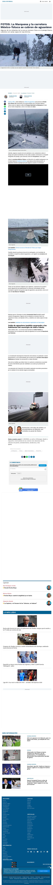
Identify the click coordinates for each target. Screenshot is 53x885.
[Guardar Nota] (5, 114)
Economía (5, 823)
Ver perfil (11, 97)
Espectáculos (6, 826)
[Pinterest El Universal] (44, 852)
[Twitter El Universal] (34, 852)
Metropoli (5, 815)
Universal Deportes (7, 825)
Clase (4, 847)
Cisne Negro (5, 858)
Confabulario (6, 829)
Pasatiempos (30, 834)
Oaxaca (29, 802)
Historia (11, 878)
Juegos (28, 833)
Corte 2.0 (5, 802)
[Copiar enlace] (5, 111)
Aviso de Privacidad (45, 877)
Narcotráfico (5, 819)
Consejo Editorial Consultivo (15, 877)
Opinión (6, 583)
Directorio (5, 877)
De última (5, 839)
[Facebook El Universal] (31, 852)
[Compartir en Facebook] (5, 102)
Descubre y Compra (31, 816)
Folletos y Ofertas (31, 817)
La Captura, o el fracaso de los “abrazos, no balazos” (20, 603)
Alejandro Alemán (8, 601)
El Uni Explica (6, 808)
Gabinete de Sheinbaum (5, 810)
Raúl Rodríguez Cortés (9, 585)
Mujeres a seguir (6, 803)
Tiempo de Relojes (7, 856)
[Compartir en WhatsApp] (5, 106)
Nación (4, 800)
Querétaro (29, 806)
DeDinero (29, 830)
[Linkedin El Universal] (47, 852)
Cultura (4, 828)
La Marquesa (14, 450)
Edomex (10, 93)
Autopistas (5, 842)
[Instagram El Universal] (41, 852)
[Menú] (49, 1)
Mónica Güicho (7, 593)
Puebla (28, 803)
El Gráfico (29, 827)
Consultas (5, 843)
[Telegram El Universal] (28, 852)
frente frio (38, 450)
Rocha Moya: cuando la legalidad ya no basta (18, 595)
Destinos (5, 840)
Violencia (32, 877)
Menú (4, 837)
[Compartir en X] (5, 104)
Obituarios (29, 822)
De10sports (29, 828)
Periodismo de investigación (6, 806)
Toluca (20, 450)
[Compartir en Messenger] (5, 109)
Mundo (4, 812)
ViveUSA (29, 831)
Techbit (4, 836)
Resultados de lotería (30, 838)
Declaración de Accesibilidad (20, 878)
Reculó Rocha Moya (10, 588)
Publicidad (37, 877)
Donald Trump (6, 814)
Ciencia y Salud (6, 832)
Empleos (29, 820)
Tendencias (5, 831)
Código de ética (25, 877)
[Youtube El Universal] (38, 852)
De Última (5, 851)
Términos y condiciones (33, 878)
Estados (4, 817)
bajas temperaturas (29, 450)
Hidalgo (29, 805)
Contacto (41, 878)
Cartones (5, 822)
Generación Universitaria (30, 824)
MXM (4, 834)
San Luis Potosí (30, 808)
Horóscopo (29, 836)
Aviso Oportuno (30, 819)
